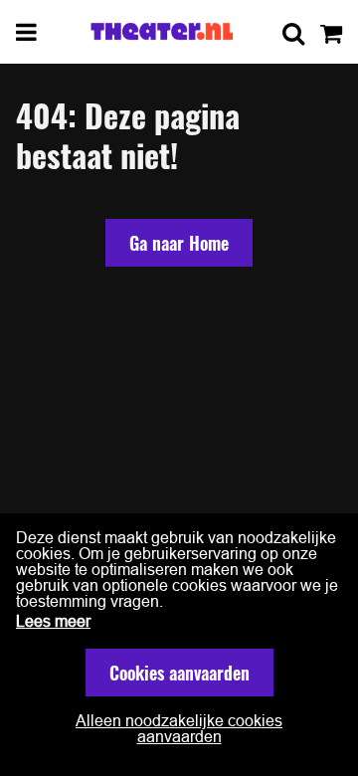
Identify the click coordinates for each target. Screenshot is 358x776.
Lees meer (53, 621)
